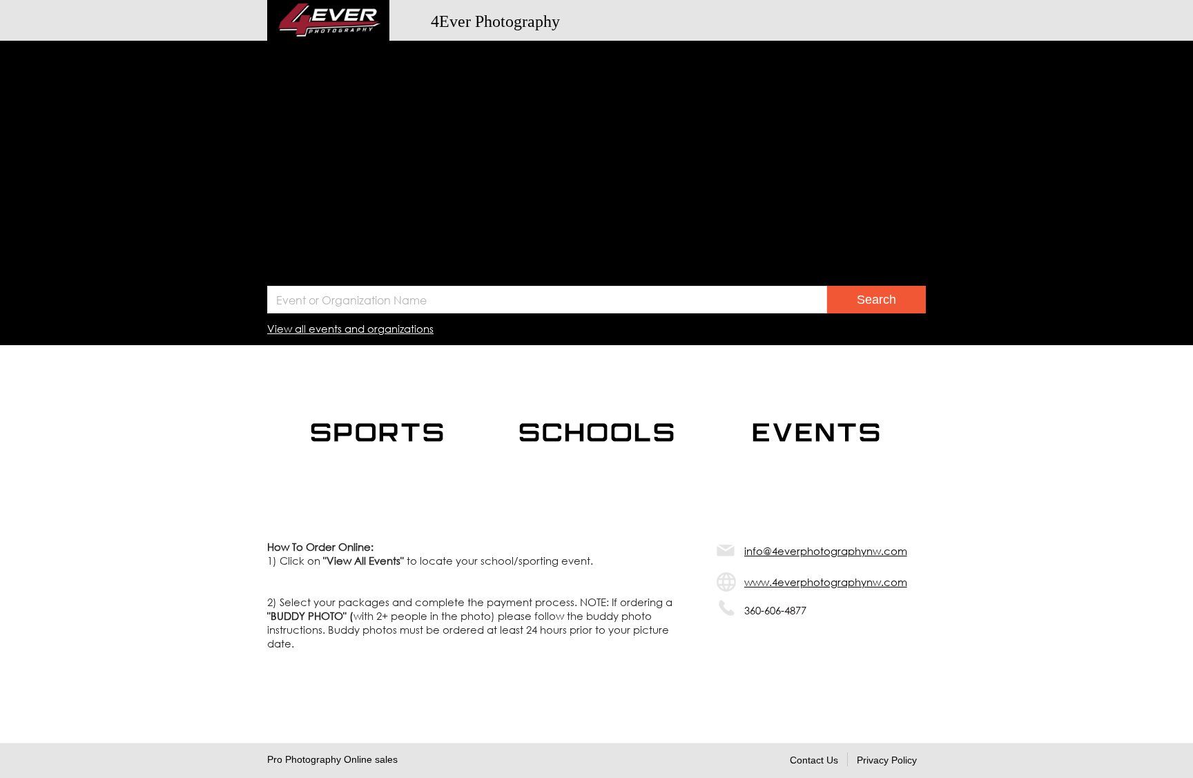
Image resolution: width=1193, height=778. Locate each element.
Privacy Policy (887, 760)
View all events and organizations (350, 328)
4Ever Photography (495, 21)
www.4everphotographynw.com (825, 582)
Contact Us (814, 760)
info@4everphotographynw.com (825, 551)
